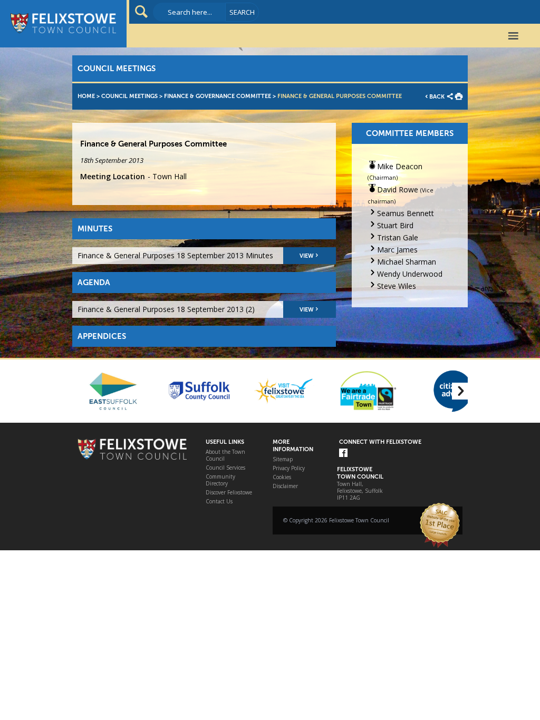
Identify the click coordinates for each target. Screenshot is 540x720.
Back (437, 96)
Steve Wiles (396, 286)
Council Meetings (129, 96)
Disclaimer (285, 486)
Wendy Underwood (409, 274)
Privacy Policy (289, 468)
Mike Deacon (399, 166)
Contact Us (219, 501)
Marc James (397, 250)
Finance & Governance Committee (217, 96)
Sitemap (283, 459)
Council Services (225, 467)
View (307, 255)
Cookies (282, 477)
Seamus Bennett (405, 213)
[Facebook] (343, 454)
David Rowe (397, 189)
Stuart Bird (395, 225)
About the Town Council (225, 455)
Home (86, 96)
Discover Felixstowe (229, 492)
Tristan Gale (397, 237)
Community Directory (220, 480)
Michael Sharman (406, 262)
